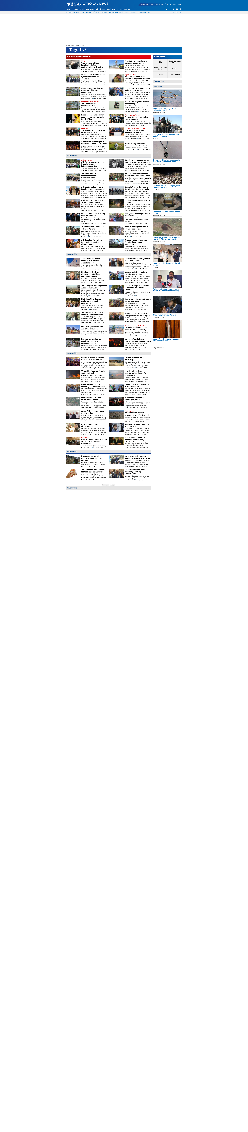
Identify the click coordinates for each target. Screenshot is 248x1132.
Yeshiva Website (130, 12)
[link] (167, 110)
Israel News (90, 9)
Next (112, 485)
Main (68, 9)
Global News (100, 9)
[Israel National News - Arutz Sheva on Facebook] (170, 9)
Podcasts (104, 12)
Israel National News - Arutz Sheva (82, 5)
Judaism (76, 12)
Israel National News (72, 45)
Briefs (82, 9)
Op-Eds (69, 12)
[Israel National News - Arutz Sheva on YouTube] (177, 9)
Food (82, 12)
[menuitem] (68, 9)
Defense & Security (124, 9)
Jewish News (111, 9)
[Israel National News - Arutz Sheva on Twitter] (166, 9)
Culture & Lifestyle (92, 12)
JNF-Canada (175, 74)
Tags (80, 45)
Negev (174, 68)
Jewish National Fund (160, 68)
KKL (160, 62)
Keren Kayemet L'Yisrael (175, 62)
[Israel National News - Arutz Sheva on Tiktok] (180, 9)
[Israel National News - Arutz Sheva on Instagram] (173, 9)
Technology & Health (116, 12)
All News (75, 9)
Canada (160, 74)
